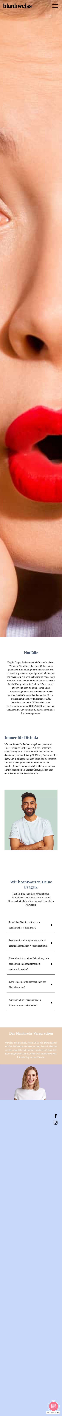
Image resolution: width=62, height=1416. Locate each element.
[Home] (17, 10)
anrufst (8, 769)
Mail (40, 766)
